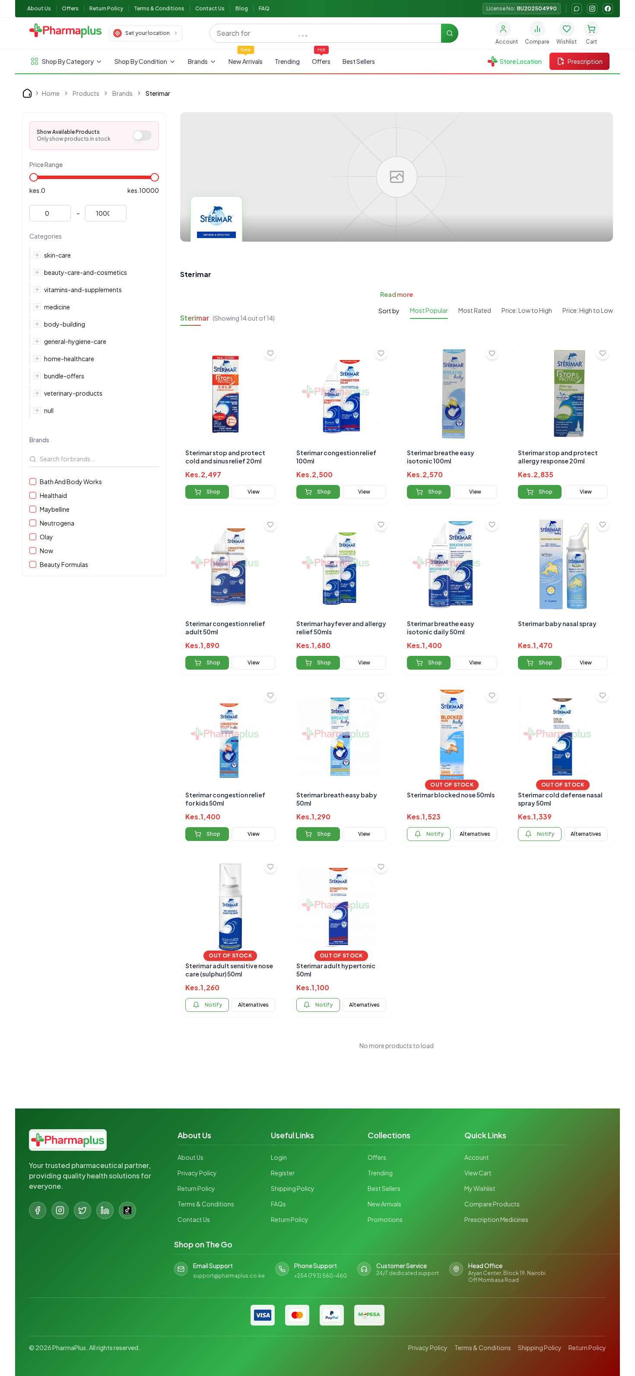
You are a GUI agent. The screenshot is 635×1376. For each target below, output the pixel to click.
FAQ (264, 8)
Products (86, 93)
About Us (39, 8)
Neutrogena (57, 523)
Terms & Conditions (159, 8)
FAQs (278, 1204)
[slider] (33, 177)
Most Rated (474, 310)
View (254, 491)
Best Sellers (359, 61)
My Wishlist (479, 1188)
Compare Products (492, 1204)
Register (283, 1173)
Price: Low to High (527, 310)
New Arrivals (246, 61)
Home (51, 93)
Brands (122, 93)
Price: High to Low (587, 310)
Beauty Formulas (64, 564)
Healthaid (53, 495)
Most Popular (429, 310)
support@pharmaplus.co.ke (229, 1275)
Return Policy (106, 8)
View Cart (478, 1173)
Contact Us (210, 8)
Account (476, 1157)
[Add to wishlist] (270, 353)
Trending (287, 61)
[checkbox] (32, 481)
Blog (241, 8)
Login (279, 1157)
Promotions (385, 1219)
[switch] (142, 135)
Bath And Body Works (71, 481)
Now (46, 550)
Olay (46, 537)
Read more (396, 294)
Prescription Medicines (496, 1219)
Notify (435, 834)
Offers (70, 8)
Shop (213, 491)
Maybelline (55, 509)
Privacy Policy (197, 1173)
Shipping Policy (292, 1188)
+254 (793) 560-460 (320, 1275)
